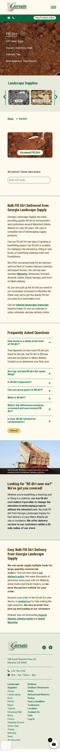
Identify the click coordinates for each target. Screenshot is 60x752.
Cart (30, 715)
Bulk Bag (12, 732)
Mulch (11, 705)
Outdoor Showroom (38, 687)
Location (32, 708)
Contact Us (34, 711)
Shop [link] (10, 118)
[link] (18, 97)
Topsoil (11, 708)
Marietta (22, 273)
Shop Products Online (44, 18)
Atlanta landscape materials (32, 304)
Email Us (9, 17)
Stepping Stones (16, 722)
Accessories (14, 739)
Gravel (11, 691)
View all (14, 430)
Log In (31, 718)
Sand (10, 736)
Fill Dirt (11, 701)
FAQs (31, 691)
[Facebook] (50, 647)
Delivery (32, 684)
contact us (24, 601)
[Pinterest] (44, 647)
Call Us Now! (14, 17)
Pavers (11, 718)
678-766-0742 (18, 670)
